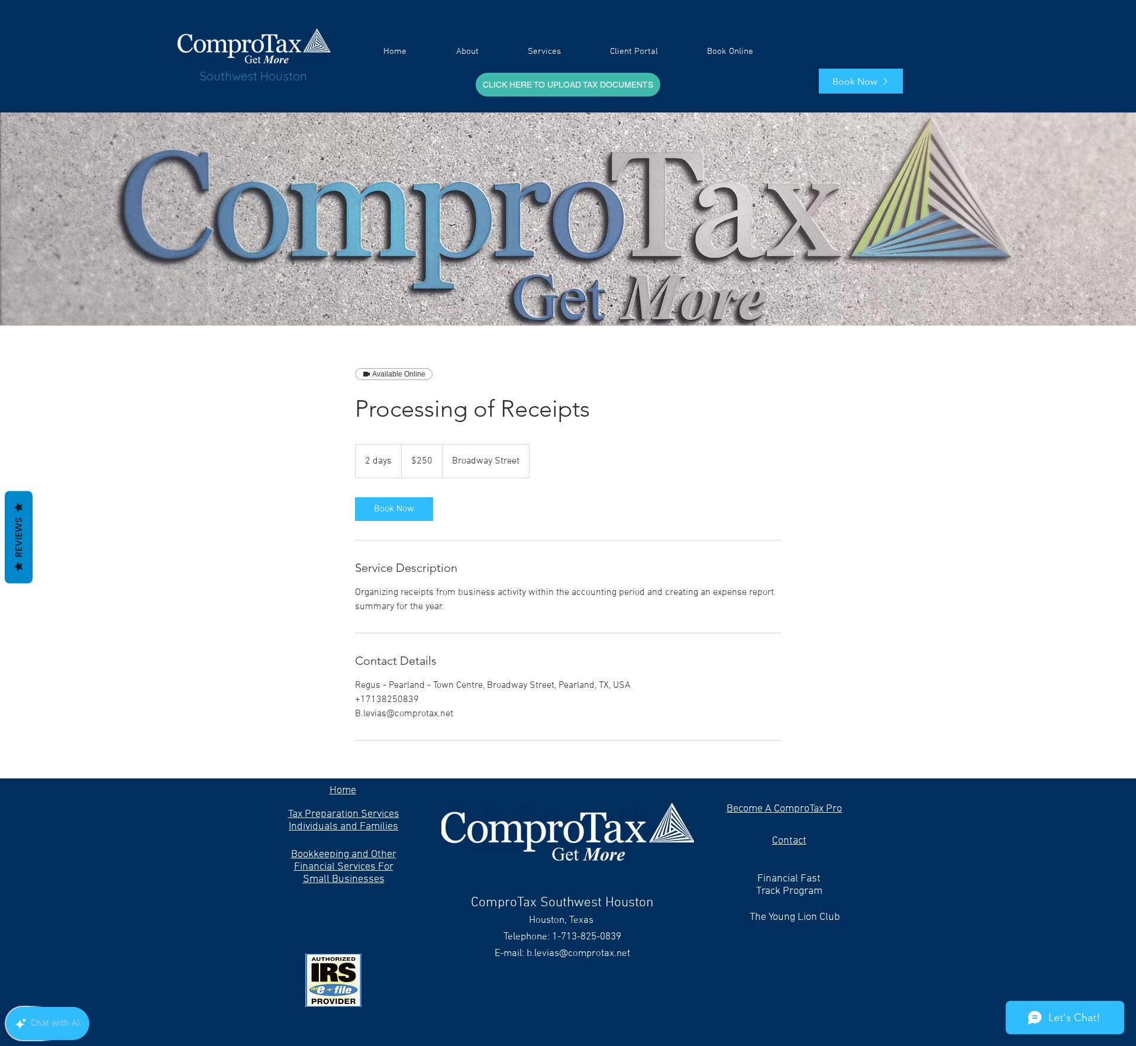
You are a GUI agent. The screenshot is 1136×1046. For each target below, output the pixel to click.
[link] (394, 509)
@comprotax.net (594, 954)
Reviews (18, 537)
